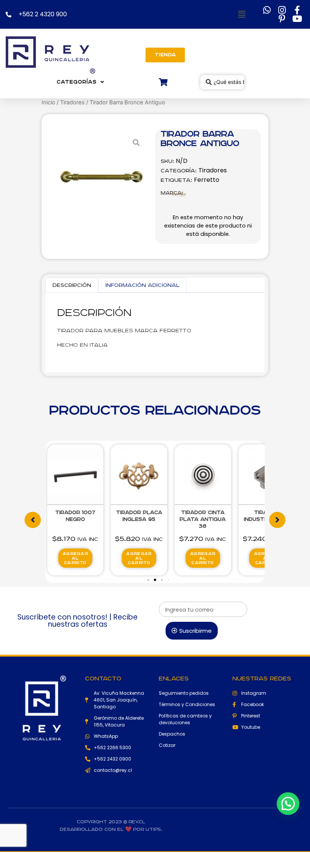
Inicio (48, 102)
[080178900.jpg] (102, 176)
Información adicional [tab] (142, 285)
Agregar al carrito (101, 558)
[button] (240, 14)
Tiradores (72, 102)
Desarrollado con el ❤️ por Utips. (111, 829)
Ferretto (206, 179)
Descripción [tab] (72, 285)
